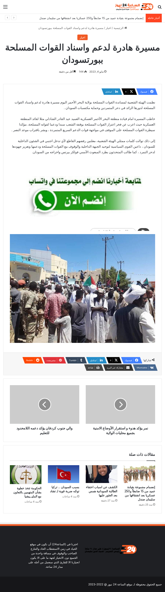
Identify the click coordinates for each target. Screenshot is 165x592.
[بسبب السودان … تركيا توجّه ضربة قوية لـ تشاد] (63, 474)
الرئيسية (119, 28)
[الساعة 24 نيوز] (133, 7)
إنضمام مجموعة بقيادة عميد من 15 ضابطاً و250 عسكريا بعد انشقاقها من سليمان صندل (91, 18)
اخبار (108, 28)
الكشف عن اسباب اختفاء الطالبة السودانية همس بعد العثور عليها (101, 491)
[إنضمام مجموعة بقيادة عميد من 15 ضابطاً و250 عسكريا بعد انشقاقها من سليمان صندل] (139, 474)
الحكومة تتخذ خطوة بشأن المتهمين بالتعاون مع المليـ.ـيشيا (27, 492)
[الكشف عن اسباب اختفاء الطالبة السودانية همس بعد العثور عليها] (101, 474)
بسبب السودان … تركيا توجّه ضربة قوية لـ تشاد (64, 489)
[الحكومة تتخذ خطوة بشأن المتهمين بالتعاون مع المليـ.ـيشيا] (25, 474)
